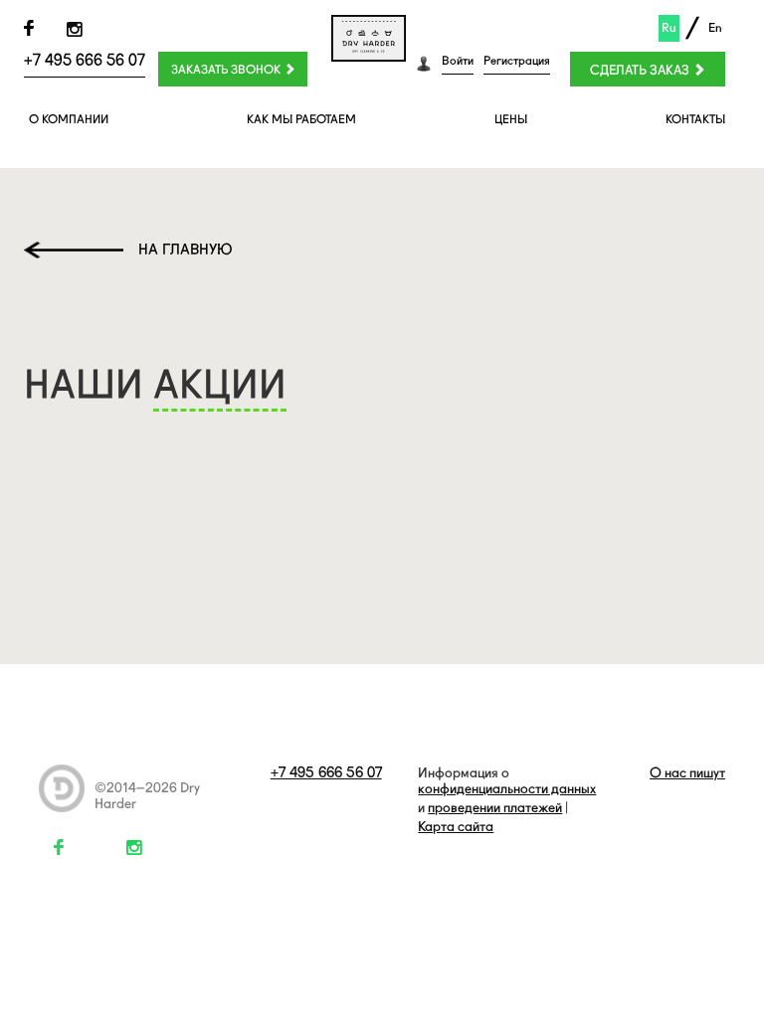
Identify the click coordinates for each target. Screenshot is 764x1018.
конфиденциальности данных (507, 788)
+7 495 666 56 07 (84, 60)
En (715, 27)
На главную (185, 249)
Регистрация (516, 61)
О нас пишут (687, 772)
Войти (458, 61)
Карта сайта (455, 826)
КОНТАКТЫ (695, 119)
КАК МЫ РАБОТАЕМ (301, 119)
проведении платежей (495, 807)
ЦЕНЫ (510, 119)
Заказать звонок (227, 70)
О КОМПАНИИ (68, 119)
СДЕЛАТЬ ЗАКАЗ (641, 70)
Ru (669, 27)
